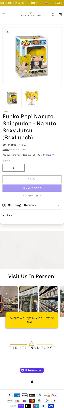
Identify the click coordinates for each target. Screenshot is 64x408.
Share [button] (9, 215)
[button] (3, 14)
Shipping (5, 149)
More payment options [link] (32, 195)
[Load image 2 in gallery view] (32, 98)
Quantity (6, 160)
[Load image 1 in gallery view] (12, 98)
